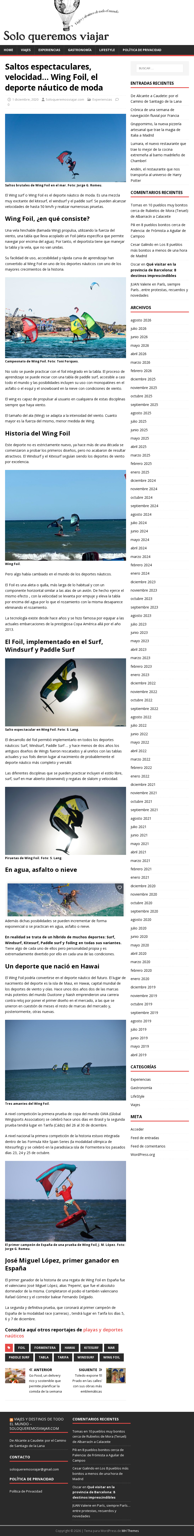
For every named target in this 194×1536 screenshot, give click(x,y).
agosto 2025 (141, 412)
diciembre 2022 (143, 683)
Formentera (45, 1348)
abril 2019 (139, 1054)
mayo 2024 (140, 539)
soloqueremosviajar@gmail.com (34, 1469)
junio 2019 (139, 1037)
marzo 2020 (140, 961)
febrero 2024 (141, 565)
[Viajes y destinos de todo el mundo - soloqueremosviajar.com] (97, 41)
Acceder (137, 1129)
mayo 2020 (140, 945)
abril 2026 (139, 353)
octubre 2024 (141, 497)
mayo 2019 (140, 1046)
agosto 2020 (141, 919)
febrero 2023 (141, 666)
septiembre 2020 (144, 911)
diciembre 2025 (143, 379)
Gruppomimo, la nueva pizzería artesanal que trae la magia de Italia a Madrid (156, 129)
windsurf (86, 1357)
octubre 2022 (141, 700)
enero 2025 (140, 472)
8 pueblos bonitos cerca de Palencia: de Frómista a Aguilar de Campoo (158, 230)
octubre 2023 (141, 598)
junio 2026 (139, 336)
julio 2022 (139, 725)
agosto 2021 (141, 818)
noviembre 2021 (144, 792)
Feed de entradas (145, 1137)
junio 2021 (139, 835)
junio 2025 (139, 429)
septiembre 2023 (144, 607)
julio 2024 (139, 522)
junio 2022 (139, 733)
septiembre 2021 (144, 809)
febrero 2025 (141, 463)
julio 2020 (139, 928)
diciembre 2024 (143, 480)
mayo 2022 (140, 742)
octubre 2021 (141, 801)
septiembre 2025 (144, 404)
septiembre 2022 (144, 708)
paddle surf (19, 1357)
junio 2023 (139, 632)
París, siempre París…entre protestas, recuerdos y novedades (159, 290)
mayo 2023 (140, 640)
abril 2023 (139, 649)
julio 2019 (139, 1029)
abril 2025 (139, 446)
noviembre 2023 (144, 590)
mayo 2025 (140, 438)
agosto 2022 (141, 717)
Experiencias (49, 50)
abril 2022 (139, 750)
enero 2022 (140, 776)
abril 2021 (139, 852)
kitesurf (91, 1348)
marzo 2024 (140, 556)
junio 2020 (139, 936)
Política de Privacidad (26, 1491)
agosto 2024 (141, 514)
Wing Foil (111, 1357)
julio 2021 (139, 826)
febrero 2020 (141, 970)
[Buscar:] (160, 68)
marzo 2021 (140, 860)
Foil (21, 1348)
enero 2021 (140, 877)
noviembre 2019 (144, 995)
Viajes (26, 50)
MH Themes (130, 1531)
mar (111, 1348)
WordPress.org (143, 1154)
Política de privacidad (142, 50)
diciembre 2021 (143, 784)
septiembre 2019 (144, 1012)
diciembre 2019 (143, 987)
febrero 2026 (141, 370)
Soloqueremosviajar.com (65, 99)
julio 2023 (139, 624)
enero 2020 (140, 978)
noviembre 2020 (144, 894)
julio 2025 (139, 421)
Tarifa (63, 1357)
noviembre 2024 (144, 488)
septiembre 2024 (144, 505)
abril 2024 (139, 548)
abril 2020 (139, 953)
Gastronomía (79, 50)
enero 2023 (140, 674)
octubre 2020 (141, 902)
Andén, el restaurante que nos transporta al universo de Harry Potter (156, 175)
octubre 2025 (141, 396)
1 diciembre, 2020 (25, 99)
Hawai (70, 1348)
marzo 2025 (140, 455)
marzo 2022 (140, 759)
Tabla (43, 1357)
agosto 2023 (141, 615)
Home (8, 50)
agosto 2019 (141, 1021)
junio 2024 (139, 531)
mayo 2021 (140, 843)
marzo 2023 (140, 657)
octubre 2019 (141, 1004)
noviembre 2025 (144, 387)
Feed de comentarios (148, 1146)
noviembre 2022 (144, 691)
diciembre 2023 (143, 581)
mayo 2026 (140, 345)
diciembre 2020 (143, 885)
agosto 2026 (141, 320)
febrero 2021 (141, 869)
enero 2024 (140, 573)
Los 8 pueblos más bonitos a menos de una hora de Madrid (159, 250)
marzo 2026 (140, 362)
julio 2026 (139, 328)
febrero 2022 (141, 767)
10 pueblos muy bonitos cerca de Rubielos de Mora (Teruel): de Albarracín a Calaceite (160, 211)
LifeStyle (107, 50)
